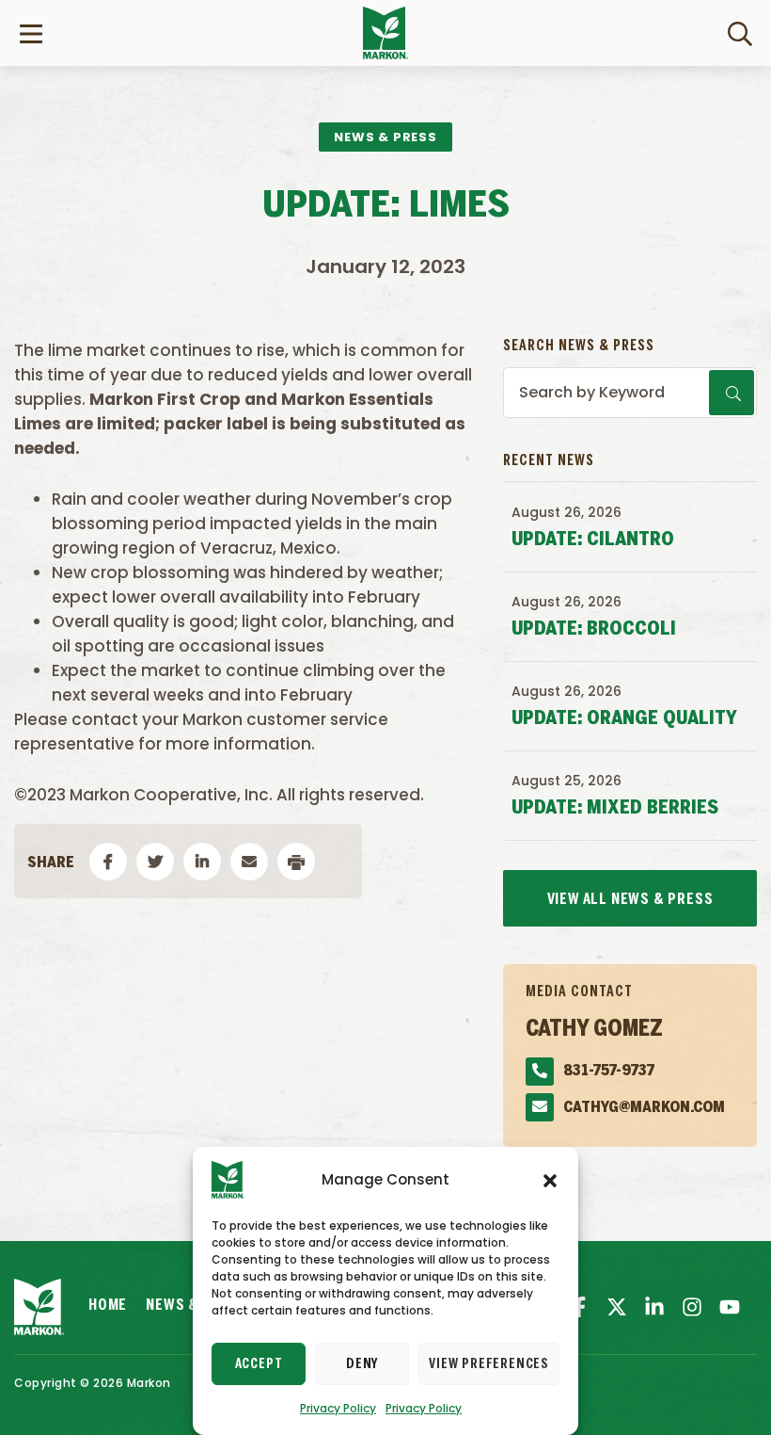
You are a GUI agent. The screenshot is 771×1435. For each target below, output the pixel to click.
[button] (550, 1179)
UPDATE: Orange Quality (624, 719)
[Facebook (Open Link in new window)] (579, 1307)
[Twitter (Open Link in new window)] (616, 1307)
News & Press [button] (385, 137)
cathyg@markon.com (644, 1108)
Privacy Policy (338, 1408)
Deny (362, 1364)
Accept (259, 1364)
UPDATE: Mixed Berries (614, 808)
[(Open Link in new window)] (654, 1307)
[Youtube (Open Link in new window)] (729, 1307)
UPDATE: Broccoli (593, 629)
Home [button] (107, 1305)
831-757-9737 (608, 1071)
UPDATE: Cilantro (592, 540)
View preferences (489, 1364)
